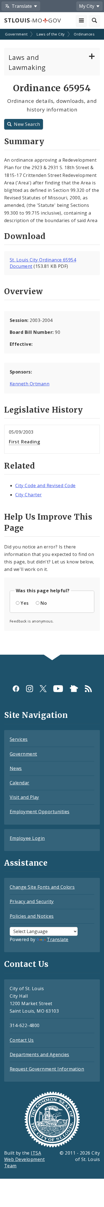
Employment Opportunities (40, 812)
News (16, 768)
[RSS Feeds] (88, 688)
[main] (52, 342)
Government (16, 34)
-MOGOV (32, 20)
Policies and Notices (32, 916)
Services (19, 739)
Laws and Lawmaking (27, 62)
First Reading (24, 442)
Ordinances (84, 34)
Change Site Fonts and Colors (42, 887)
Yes (25, 603)
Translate (57, 939)
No (43, 603)
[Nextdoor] (74, 688)
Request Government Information (47, 1069)
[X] (43, 688)
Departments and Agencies (39, 1054)
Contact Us (22, 1040)
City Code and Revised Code (45, 485)
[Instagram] (29, 688)
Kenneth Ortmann (29, 384)
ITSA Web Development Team (24, 1159)
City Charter (28, 495)
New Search (27, 124)
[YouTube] (58, 688)
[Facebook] (15, 688)
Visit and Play (24, 797)
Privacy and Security (32, 901)
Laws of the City (51, 34)
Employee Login (27, 838)
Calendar (19, 783)
